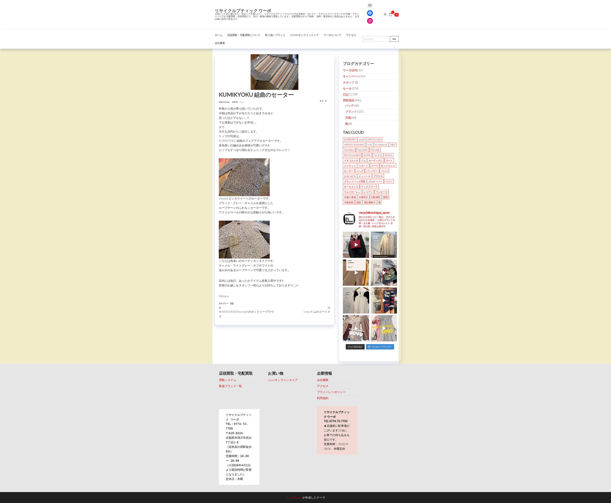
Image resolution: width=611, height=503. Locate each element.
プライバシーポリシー (331, 392)
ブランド (351, 111)
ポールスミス (351, 186)
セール (347, 88)
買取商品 (348, 100)
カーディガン (376, 160)
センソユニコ (388, 165)
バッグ (349, 105)
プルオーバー (375, 181)
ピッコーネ (365, 176)
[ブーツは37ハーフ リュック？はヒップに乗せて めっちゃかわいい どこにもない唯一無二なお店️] (384, 300)
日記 (232, 303)
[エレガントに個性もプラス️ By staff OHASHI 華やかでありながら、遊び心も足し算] (356, 245)
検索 (394, 39)
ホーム (218, 34)
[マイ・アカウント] (385, 14)
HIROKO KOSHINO (354, 144)
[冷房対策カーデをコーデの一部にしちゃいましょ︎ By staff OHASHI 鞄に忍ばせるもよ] (356, 272)
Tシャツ (377, 155)
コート (389, 160)
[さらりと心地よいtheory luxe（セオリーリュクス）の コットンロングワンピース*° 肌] (384, 245)
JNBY (392, 144)
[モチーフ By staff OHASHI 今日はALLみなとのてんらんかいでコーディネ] (384, 272)
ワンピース (382, 191)
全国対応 (363, 197)
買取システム (227, 380)
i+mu (369, 144)
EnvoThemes (294, 497)
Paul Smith (362, 149)
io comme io (381, 144)
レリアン (368, 191)
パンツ (384, 170)
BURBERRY (350, 139)
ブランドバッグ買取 (354, 181)
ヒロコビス (350, 176)
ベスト (388, 181)
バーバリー (372, 170)
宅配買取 (375, 197)
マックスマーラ (369, 186)
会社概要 (220, 42)
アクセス (351, 34)
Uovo (241, 102)
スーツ (374, 165)
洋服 (348, 117)
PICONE (375, 149)
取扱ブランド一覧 (230, 386)
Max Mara (349, 149)
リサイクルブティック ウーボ (243, 10)
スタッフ (348, 82)
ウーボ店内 (350, 70)
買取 (358, 202)
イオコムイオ (351, 160)
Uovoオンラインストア (304, 34)
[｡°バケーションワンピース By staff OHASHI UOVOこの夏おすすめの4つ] (384, 328)
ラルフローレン (352, 191)
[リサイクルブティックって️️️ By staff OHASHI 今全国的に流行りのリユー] (356, 328)
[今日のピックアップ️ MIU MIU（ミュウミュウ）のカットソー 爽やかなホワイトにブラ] (356, 300)
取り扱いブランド (275, 34)
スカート (363, 165)
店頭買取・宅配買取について (243, 34)
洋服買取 (349, 202)
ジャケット (350, 165)
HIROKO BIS (374, 139)
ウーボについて (332, 34)
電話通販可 (370, 202)
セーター (349, 170)
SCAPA (367, 155)
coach (362, 139)
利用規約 (322, 398)
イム (363, 160)
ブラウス (378, 176)
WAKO (388, 155)
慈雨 (385, 197)
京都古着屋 (350, 197)
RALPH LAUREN (352, 155)
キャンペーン (351, 76)
